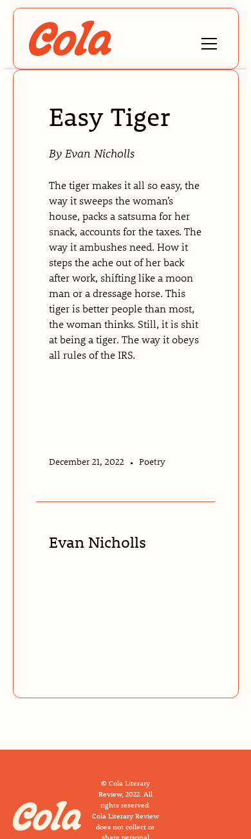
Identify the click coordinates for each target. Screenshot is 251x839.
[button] (206, 38)
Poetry (152, 461)
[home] (70, 38)
